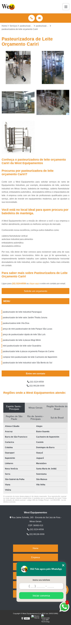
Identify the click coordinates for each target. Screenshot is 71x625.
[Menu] (65, 7)
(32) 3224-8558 (19, 283)
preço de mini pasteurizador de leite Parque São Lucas (27, 329)
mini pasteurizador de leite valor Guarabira (22, 346)
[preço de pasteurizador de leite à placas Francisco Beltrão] (52, 102)
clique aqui (34, 283)
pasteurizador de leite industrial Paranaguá (22, 312)
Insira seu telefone (41, 580)
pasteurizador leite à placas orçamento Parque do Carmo (28, 351)
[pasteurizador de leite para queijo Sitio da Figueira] (18, 67)
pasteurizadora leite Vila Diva (16, 323)
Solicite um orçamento (35, 291)
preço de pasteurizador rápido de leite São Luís (24, 334)
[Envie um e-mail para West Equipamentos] (39, 18)
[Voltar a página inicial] (9, 6)
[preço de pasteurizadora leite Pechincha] (18, 137)
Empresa (35, 557)
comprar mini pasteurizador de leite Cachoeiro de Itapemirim (30, 357)
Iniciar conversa (41, 595)
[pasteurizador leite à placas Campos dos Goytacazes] (52, 67)
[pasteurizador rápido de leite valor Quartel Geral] (18, 102)
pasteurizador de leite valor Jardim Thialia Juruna (25, 317)
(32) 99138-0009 (36, 386)
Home (35, 548)
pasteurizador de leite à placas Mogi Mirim (22, 340)
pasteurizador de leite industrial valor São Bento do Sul (27, 363)
